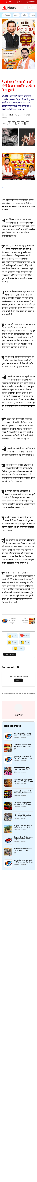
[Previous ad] (3, 44)
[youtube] (10, 2)
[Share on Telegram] (18, 123)
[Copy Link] (23, 123)
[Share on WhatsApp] (14, 123)
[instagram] (6, 2)
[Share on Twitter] (27, 123)
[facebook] (3, 2)
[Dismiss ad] (33, 21)
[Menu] (34, 8)
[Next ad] (33, 44)
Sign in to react (10, 654)
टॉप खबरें (4, 118)
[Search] (26, 8)
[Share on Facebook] (9, 123)
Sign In (18, 680)
